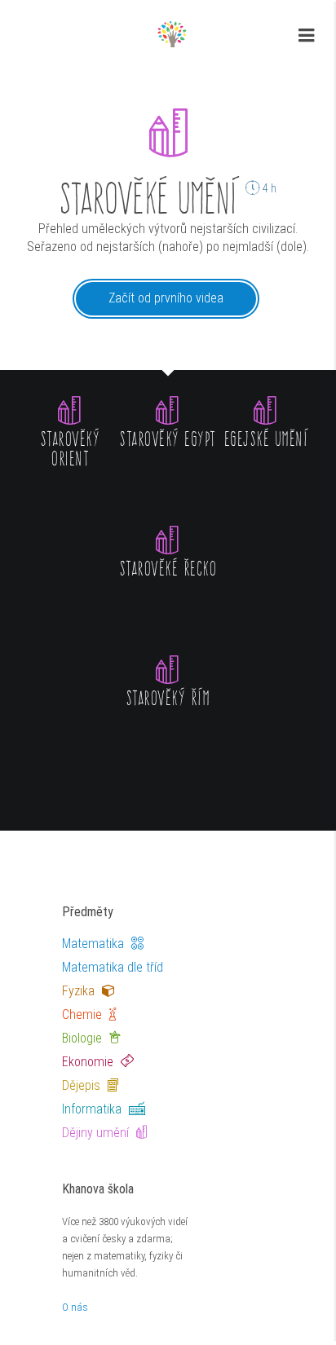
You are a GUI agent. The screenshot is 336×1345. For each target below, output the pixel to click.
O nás (75, 1307)
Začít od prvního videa (165, 298)
